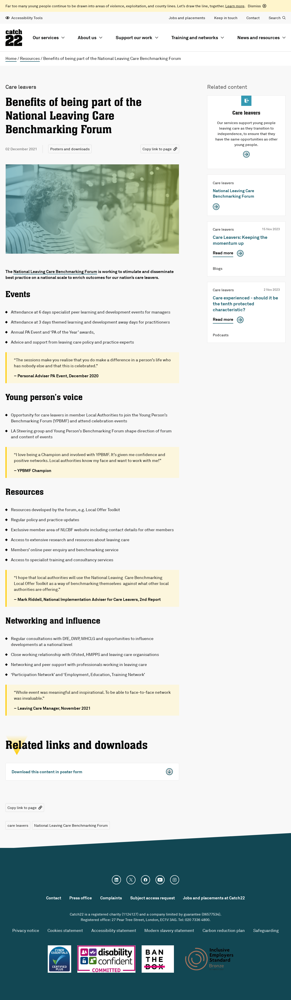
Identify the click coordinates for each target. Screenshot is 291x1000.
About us (87, 37)
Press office (80, 897)
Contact (253, 17)
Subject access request (152, 897)
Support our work (134, 37)
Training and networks (194, 37)
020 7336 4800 (197, 919)
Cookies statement (65, 930)
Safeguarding (266, 930)
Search (275, 17)
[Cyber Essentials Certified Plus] (59, 959)
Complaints (111, 897)
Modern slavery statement (169, 930)
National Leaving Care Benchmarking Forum (55, 271)
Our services (46, 37)
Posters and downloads (70, 149)
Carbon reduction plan (224, 930)
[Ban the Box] (158, 959)
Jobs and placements (187, 17)
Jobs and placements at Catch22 (214, 897)
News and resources (258, 37)
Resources (30, 58)
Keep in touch (225, 17)
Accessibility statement (113, 930)
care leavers (18, 825)
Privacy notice (25, 930)
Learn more (234, 6)
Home (11, 58)
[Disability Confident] (106, 959)
